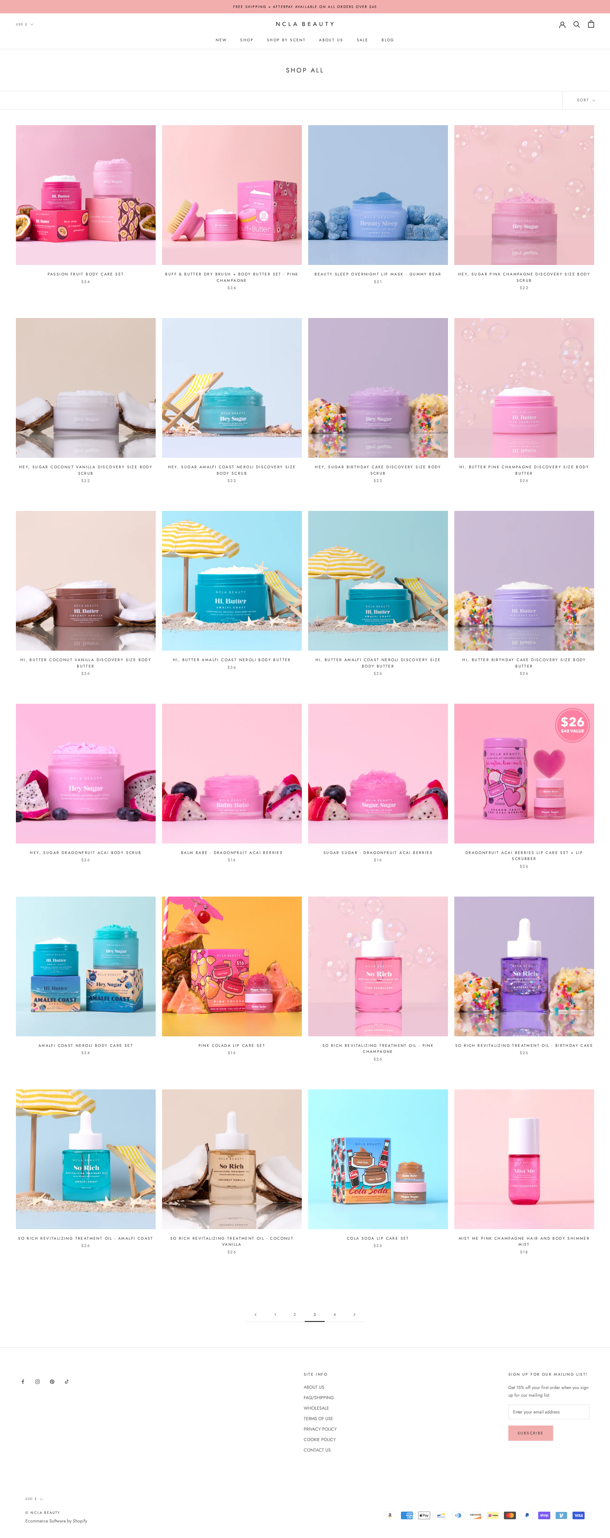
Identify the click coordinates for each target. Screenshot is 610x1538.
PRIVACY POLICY (320, 1429)
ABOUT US (331, 40)
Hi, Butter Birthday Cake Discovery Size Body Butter (524, 663)
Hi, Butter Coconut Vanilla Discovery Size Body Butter (85, 663)
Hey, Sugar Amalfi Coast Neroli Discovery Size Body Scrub (232, 470)
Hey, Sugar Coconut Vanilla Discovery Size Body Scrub (85, 470)
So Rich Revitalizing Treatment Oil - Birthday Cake (524, 1045)
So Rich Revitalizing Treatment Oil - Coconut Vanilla (232, 1242)
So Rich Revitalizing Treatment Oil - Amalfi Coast (85, 1238)
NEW (221, 40)
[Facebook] (23, 1381)
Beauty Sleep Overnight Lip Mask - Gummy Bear (378, 274)
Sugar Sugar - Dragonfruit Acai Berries (378, 853)
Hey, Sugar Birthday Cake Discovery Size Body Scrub (378, 470)
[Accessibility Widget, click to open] (11, 1527)
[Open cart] (591, 24)
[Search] (576, 24)
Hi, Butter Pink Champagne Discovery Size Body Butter (524, 470)
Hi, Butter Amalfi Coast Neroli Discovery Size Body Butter (378, 663)
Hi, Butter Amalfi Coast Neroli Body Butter (232, 660)
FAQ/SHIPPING (319, 1397)
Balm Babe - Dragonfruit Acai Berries (232, 853)
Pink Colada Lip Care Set (232, 1045)
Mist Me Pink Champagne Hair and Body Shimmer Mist (524, 1242)
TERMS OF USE (318, 1418)
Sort (584, 100)
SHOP (247, 40)
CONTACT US (317, 1450)
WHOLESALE (316, 1408)
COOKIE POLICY (320, 1439)
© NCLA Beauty (42, 1512)
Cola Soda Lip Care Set (378, 1238)
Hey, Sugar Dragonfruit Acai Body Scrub (85, 853)
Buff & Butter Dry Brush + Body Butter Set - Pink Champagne (231, 277)
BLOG (388, 40)
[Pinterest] (52, 1381)
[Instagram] (37, 1381)
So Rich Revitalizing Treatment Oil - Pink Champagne (378, 1049)
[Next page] (354, 1315)
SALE (363, 40)
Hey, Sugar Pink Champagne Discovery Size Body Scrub (524, 277)
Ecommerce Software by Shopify (56, 1521)
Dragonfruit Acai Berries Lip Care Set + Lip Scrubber (524, 856)
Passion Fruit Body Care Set (86, 274)
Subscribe (531, 1433)
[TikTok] (66, 1381)
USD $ (22, 24)
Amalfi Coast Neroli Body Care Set (85, 1045)
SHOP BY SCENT (286, 40)
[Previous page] (255, 1315)
